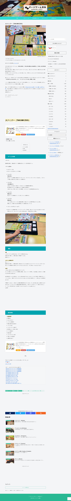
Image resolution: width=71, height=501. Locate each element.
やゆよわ (57, 124)
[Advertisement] (25, 108)
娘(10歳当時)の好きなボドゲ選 (12, 376)
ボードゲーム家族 (31, 390)
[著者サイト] (10, 413)
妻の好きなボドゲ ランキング (11, 377)
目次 (24, 144)
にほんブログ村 (8, 363)
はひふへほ (57, 119)
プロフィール (57, 78)
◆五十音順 (57, 103)
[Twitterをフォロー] (20, 413)
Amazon (18, 134)
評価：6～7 (15, 390)
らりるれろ (57, 126)
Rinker (19, 131)
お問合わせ (40, 496)
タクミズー (42, 390)
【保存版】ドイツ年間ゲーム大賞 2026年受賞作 (57, 64)
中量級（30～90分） (9, 390)
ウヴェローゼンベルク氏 (29, 87)
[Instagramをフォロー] (31, 413)
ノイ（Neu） (50, 66)
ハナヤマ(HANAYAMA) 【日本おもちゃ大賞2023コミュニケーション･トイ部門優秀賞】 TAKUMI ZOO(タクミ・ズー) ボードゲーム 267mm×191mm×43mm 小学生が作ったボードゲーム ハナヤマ (30, 128)
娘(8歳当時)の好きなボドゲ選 (11, 375)
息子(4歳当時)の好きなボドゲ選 (12, 372)
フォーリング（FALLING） (55, 142)
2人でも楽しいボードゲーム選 (11, 381)
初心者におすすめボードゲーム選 (12, 380)
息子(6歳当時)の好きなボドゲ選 (12, 373)
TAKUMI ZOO (37, 390)
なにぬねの (57, 116)
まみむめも (57, 121)
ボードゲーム (25, 390)
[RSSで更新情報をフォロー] (41, 413)
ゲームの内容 (25, 146)
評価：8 (57, 98)
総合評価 (24, 150)
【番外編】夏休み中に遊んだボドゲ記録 (55, 56)
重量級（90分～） (57, 91)
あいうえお (57, 106)
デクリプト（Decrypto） (52, 61)
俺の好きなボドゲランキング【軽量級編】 (14, 368)
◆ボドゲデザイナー (57, 76)
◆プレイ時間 (57, 83)
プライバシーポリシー (33, 496)
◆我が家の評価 (57, 93)
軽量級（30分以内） (57, 86)
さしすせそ (57, 111)
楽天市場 (23, 134)
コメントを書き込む (25, 487)
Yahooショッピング (30, 134)
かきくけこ (57, 108)
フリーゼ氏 (37, 87)
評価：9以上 (57, 96)
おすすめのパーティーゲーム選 (11, 379)
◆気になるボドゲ (57, 73)
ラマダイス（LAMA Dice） (55, 155)
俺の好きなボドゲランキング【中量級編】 (14, 369)
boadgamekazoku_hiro (54, 143)
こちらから (16, 63)
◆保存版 (57, 81)
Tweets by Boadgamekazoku (53, 128)
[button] (65, 39)
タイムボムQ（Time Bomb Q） (53, 58)
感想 (24, 148)
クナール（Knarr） (53, 148)
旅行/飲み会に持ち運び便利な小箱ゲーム (13, 383)
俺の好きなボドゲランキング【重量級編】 (14, 371)
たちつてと (20, 390)
